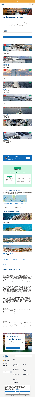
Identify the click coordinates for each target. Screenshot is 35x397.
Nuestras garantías (16, 365)
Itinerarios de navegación (27, 374)
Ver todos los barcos (17, 147)
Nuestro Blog (15, 379)
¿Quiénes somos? (16, 363)
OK (10, 371)
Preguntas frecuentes (16, 370)
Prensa (14, 371)
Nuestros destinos (26, 371)
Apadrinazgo (15, 368)
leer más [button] (24, 182)
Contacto (28, 158)
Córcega (24, 368)
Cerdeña (24, 364)
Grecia (24, 366)
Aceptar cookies (17, 391)
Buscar (18, 36)
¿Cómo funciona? (16, 364)
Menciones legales (16, 374)
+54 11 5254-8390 (6, 360)
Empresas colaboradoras (17, 366)
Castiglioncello (5, 259)
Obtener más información (18, 389)
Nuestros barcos (25, 373)
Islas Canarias (25, 363)
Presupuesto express (26, 375)
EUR (25, 355)
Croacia (24, 365)
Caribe (24, 369)
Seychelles (24, 370)
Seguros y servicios (16, 369)
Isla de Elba (15, 259)
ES (16, 355)
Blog (14, 359)
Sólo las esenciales (17, 393)
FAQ (13, 378)
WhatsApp (5, 361)
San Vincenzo (5, 264)
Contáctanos (15, 380)
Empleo (14, 373)
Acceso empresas (16, 383)
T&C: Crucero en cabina (17, 375)
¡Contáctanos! (6, 363)
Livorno (24, 259)
